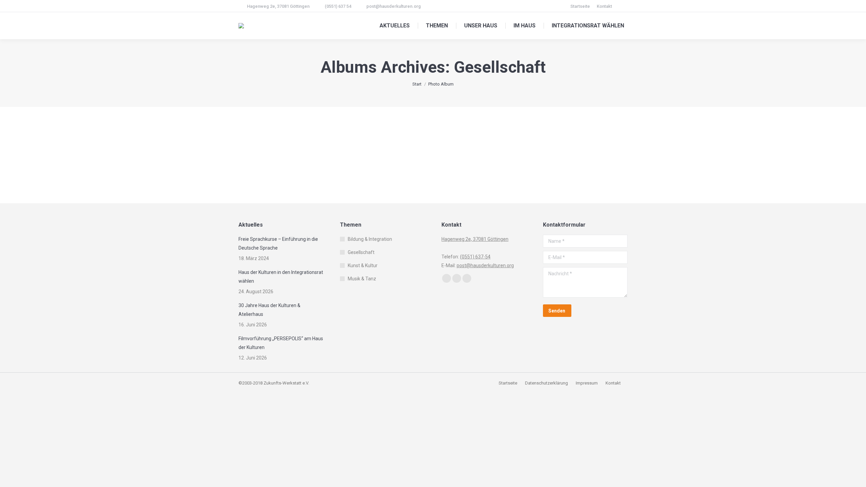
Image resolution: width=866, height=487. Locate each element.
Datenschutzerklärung (546, 383)
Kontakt (613, 383)
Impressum (587, 383)
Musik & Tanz (362, 278)
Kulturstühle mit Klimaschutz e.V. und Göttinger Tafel (345, 144)
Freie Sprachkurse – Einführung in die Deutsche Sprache (278, 243)
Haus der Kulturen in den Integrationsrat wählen (280, 277)
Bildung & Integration (370, 239)
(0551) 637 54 (338, 6)
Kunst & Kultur (363, 265)
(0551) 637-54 (475, 256)
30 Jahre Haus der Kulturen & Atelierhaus (269, 310)
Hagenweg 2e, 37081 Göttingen (278, 6)
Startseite (508, 383)
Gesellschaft (361, 252)
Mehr (269, 168)
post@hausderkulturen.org (393, 6)
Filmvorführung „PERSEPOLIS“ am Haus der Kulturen (280, 343)
